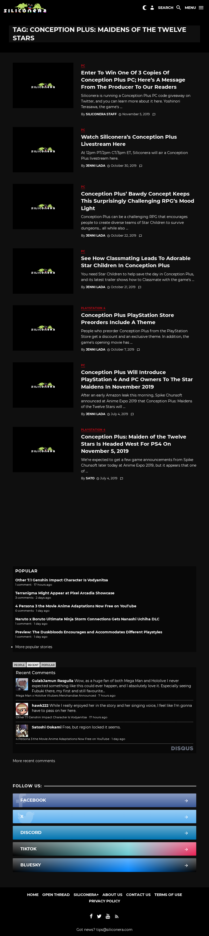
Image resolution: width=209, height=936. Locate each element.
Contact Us (138, 894)
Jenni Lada (95, 166)
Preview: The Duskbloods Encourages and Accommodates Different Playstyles (88, 632)
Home (32, 894)
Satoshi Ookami (46, 727)
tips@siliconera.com (114, 929)
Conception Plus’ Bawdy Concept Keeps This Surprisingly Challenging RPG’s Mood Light (137, 200)
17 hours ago (98, 717)
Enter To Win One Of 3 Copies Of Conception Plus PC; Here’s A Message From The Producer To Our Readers (133, 79)
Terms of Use (168, 894)
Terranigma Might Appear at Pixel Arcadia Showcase (64, 593)
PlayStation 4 (93, 308)
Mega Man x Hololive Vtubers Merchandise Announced (56, 695)
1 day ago (118, 739)
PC (83, 65)
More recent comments (34, 761)
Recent (33, 665)
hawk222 (40, 705)
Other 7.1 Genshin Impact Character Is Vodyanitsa (61, 580)
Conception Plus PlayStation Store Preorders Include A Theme (127, 318)
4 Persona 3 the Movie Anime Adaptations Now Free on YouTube (75, 606)
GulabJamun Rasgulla (52, 680)
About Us (112, 894)
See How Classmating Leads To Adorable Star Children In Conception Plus (136, 261)
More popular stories (33, 647)
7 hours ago (106, 695)
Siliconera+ (86, 894)
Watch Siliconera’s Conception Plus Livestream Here (129, 140)
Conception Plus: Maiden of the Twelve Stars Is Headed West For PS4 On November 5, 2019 (133, 443)
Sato (90, 478)
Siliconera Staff (101, 114)
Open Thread (56, 894)
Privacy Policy (104, 901)
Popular (48, 665)
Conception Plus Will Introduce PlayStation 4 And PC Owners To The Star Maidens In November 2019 (137, 379)
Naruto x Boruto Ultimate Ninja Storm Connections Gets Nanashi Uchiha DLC (87, 619)
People (19, 665)
